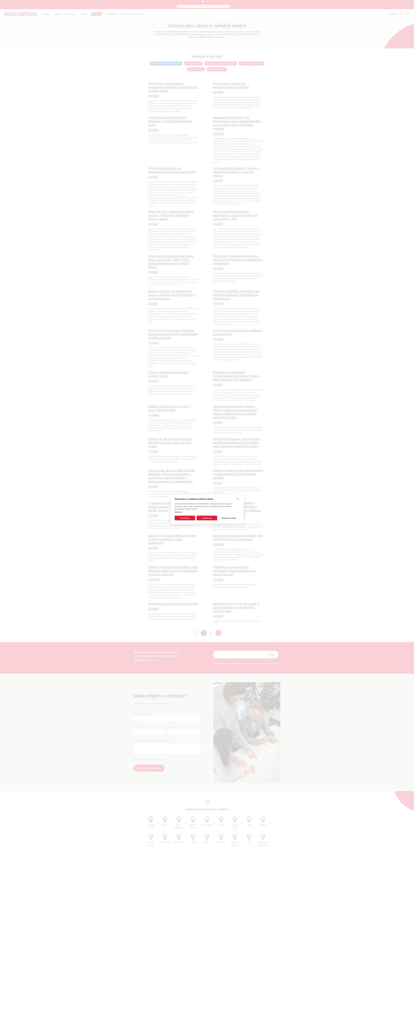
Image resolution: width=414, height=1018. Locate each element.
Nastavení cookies (229, 518)
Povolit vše (184, 518)
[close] (237, 498)
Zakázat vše (207, 518)
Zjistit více (178, 512)
